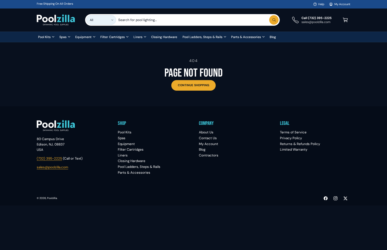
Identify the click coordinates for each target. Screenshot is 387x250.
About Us (206, 132)
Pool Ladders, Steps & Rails (202, 37)
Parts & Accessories (246, 37)
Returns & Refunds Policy (300, 144)
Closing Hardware (131, 161)
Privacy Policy (291, 138)
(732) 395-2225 (49, 158)
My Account (342, 4)
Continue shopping (193, 85)
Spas (63, 37)
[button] (345, 20)
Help (321, 4)
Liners (137, 37)
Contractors (208, 155)
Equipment (83, 37)
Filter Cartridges (112, 37)
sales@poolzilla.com (52, 167)
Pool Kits (44, 37)
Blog (202, 149)
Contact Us (208, 138)
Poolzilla (52, 198)
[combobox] (198, 20)
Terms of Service (293, 132)
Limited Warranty (293, 149)
